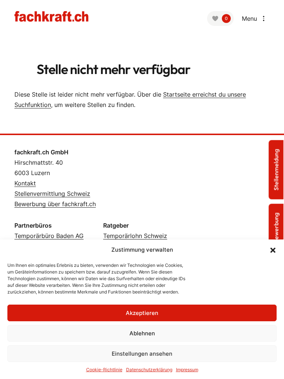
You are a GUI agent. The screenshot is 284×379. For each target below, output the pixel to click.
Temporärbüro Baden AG (49, 235)
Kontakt (25, 183)
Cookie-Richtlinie (104, 369)
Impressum (187, 369)
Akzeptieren (142, 312)
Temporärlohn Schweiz (135, 235)
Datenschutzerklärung (149, 369)
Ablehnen (142, 333)
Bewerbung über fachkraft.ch (55, 204)
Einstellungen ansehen (142, 353)
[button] (273, 250)
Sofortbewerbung (276, 236)
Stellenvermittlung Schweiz (52, 193)
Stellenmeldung (276, 170)
